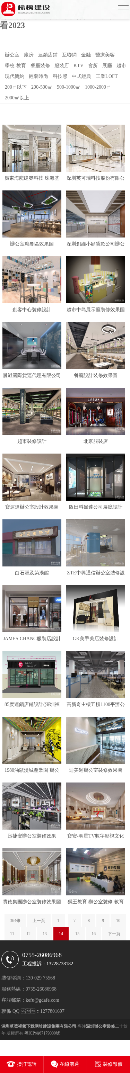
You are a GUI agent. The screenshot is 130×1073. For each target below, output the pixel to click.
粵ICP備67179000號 (42, 1033)
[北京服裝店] (95, 412)
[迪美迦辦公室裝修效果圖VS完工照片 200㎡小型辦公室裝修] (95, 741)
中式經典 (81, 76)
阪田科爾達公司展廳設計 (95, 507)
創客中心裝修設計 (31, 309)
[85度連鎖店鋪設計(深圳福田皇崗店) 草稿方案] (31, 675)
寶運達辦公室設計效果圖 (32, 507)
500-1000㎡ (68, 87)
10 (118, 920)
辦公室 (12, 54)
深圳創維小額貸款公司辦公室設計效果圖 (96, 245)
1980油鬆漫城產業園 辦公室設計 (32, 772)
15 (77, 933)
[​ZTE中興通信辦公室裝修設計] (95, 543)
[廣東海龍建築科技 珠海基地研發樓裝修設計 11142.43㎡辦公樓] (31, 149)
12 (28, 933)
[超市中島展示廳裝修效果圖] (95, 280)
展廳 (107, 65)
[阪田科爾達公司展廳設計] (95, 478)
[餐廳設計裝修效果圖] (95, 346)
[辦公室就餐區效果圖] (31, 214)
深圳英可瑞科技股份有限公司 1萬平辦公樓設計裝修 (96, 180)
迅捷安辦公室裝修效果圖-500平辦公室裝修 (32, 837)
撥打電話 (26, 1064)
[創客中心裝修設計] (31, 280)
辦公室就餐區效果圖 (32, 244)
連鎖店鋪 (48, 54)
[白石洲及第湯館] (31, 543)
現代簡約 (14, 76)
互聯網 (69, 54)
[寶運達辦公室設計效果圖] (31, 478)
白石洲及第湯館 (32, 572)
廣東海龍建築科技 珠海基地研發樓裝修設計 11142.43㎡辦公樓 (32, 180)
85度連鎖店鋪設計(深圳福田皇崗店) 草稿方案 (32, 706)
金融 (86, 54)
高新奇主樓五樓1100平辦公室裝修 (96, 706)
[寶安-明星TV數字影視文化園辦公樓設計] (95, 807)
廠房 (29, 54)
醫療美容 (105, 54)
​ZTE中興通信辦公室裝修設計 (96, 574)
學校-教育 (15, 65)
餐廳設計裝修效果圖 (96, 375)
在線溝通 (69, 1064)
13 (45, 933)
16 (94, 933)
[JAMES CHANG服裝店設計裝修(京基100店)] (31, 609)
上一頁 (39, 920)
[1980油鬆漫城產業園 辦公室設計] (31, 741)
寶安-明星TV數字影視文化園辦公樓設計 (95, 837)
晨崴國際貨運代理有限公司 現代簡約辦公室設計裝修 (32, 377)
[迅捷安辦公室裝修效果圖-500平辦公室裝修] (31, 807)
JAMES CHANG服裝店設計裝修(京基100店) (32, 640)
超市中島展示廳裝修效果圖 (96, 309)
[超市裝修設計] (31, 412)
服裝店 (61, 65)
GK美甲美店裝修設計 (96, 638)
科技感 (60, 76)
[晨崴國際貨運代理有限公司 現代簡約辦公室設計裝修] (31, 346)
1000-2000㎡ (98, 87)
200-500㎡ (41, 87)
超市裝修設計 (31, 441)
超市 (121, 65)
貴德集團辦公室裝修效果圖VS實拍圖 (32, 903)
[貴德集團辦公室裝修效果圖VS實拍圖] (31, 872)
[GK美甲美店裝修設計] (95, 609)
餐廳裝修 (40, 65)
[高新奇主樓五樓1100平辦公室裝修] (95, 675)
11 (12, 933)
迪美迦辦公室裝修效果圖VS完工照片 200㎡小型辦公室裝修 (96, 772)
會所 (93, 65)
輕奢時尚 (38, 76)
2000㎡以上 (17, 97)
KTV (78, 65)
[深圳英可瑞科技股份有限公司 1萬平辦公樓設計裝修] (95, 149)
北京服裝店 (96, 441)
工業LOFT (107, 76)
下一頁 (114, 933)
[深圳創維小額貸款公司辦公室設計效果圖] (95, 214)
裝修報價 (112, 1064)
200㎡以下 (16, 87)
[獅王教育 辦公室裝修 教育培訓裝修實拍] (95, 872)
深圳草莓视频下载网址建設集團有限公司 (38, 1026)
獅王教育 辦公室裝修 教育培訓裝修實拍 (96, 903)
